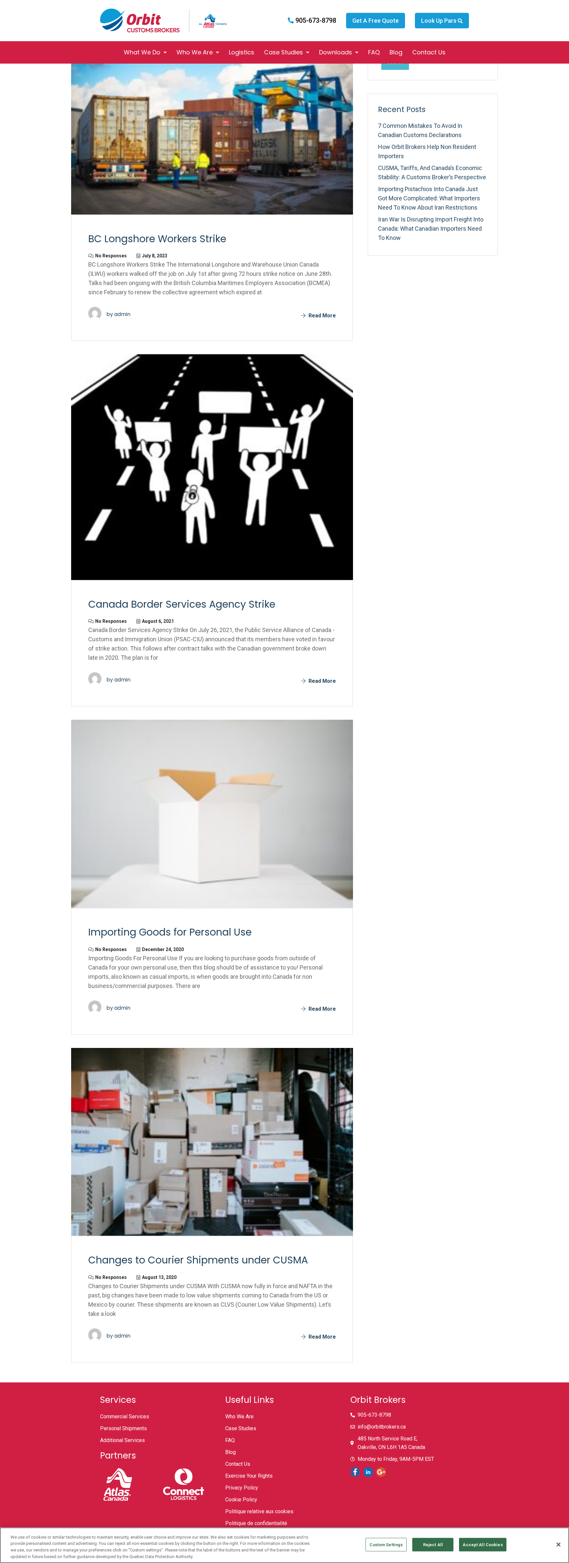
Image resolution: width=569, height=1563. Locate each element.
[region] (284, 1545)
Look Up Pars (439, 20)
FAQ (374, 52)
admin (122, 314)
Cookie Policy (241, 1499)
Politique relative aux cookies (259, 1511)
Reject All (433, 1544)
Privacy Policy (241, 1488)
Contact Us (429, 52)
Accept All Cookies (482, 1544)
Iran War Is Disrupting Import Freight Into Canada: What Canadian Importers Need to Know (430, 228)
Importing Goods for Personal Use (170, 932)
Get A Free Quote (375, 20)
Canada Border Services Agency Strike (181, 604)
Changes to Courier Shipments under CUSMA (198, 1260)
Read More (321, 315)
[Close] (558, 1544)
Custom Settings (386, 1544)
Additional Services (122, 1440)
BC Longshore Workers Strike (157, 239)
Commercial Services (124, 1416)
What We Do (142, 52)
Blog (396, 52)
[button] (145, 52)
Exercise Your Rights (249, 1476)
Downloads (335, 52)
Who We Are (194, 52)
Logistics (241, 52)
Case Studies (283, 52)
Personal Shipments (123, 1428)
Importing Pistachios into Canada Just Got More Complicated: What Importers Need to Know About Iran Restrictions (429, 198)
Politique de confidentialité (256, 1523)
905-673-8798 (315, 20)
